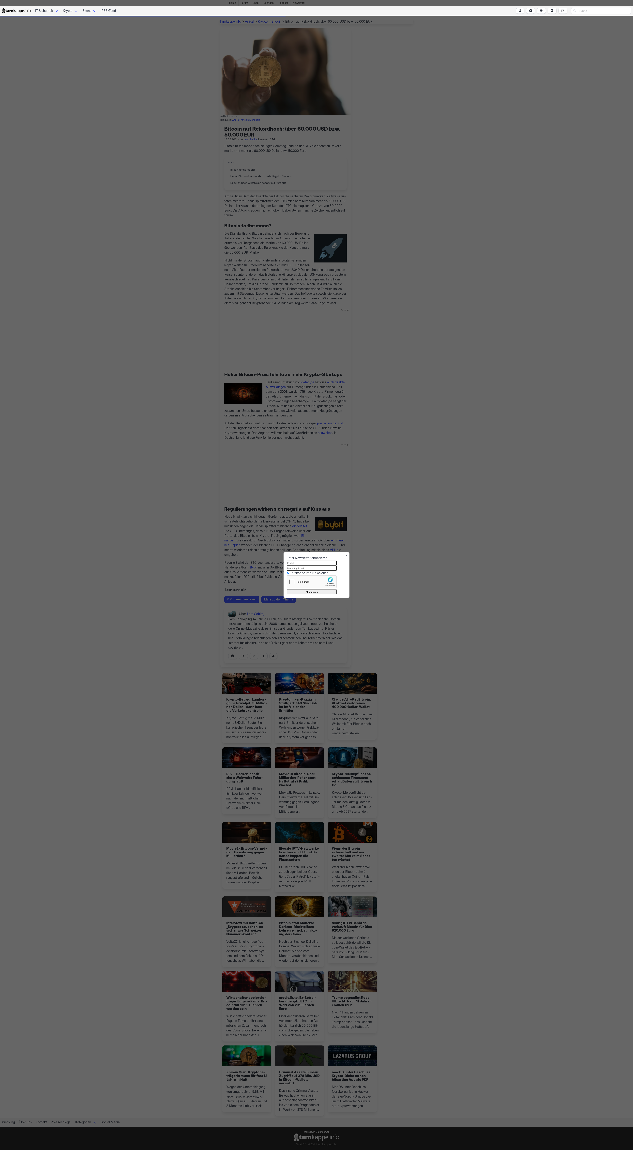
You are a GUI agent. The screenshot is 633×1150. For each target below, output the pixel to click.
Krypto (68, 11)
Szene (87, 11)
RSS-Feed (108, 11)
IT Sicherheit (44, 11)
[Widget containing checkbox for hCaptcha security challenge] (312, 581)
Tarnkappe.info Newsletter (309, 573)
